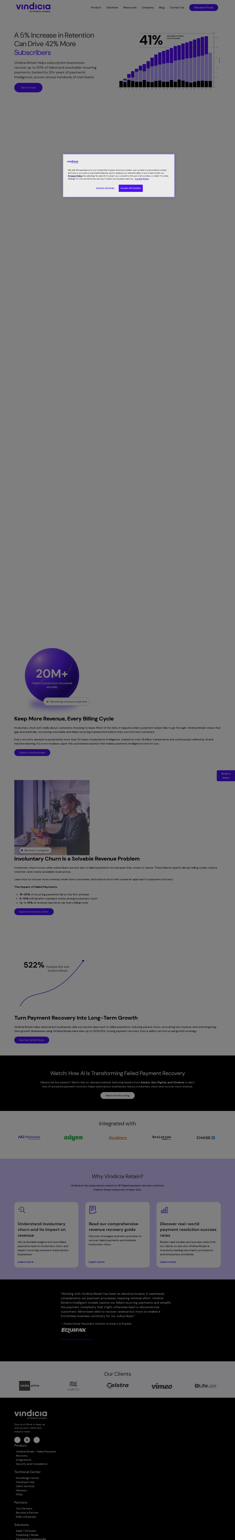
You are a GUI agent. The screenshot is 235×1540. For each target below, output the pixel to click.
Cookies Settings (105, 188)
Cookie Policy (142, 179)
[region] (119, 175)
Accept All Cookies (131, 188)
